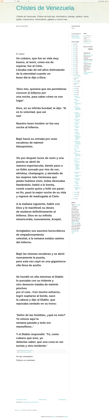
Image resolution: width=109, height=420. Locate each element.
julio (75, 88)
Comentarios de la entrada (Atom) (30, 402)
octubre (76, 81)
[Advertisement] (41, 39)
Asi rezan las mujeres (77, 120)
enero (75, 196)
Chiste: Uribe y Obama (77, 179)
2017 (74, 62)
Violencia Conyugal (77, 133)
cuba (28, 352)
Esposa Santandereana (77, 104)
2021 (74, 54)
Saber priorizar (76, 100)
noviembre (76, 78)
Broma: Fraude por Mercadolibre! (77, 155)
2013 (74, 70)
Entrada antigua (62, 399)
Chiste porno (77, 159)
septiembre (76, 83)
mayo (75, 92)
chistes (24, 352)
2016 (74, 64)
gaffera (53, 416)
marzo (75, 192)
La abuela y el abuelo (77, 176)
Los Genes (76, 148)
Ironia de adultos (76, 182)
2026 (74, 44)
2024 (74, 48)
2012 (74, 72)
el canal (19, 410)
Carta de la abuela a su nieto (77, 188)
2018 (74, 60)
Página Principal (42, 399)
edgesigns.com (89, 55)
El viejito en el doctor (77, 173)
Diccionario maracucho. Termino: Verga (77, 137)
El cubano (76, 146)
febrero (76, 194)
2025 (74, 46)
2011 (74, 74)
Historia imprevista (77, 97)
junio (75, 90)
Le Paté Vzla (76, 35)
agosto (76, 86)
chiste (21, 352)
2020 (74, 56)
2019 (74, 58)
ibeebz (85, 35)
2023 (74, 50)
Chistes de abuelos (76, 126)
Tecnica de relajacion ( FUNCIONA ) (77, 108)
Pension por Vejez (77, 123)
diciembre (76, 75)
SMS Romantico (77, 150)
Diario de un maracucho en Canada (77, 143)
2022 (74, 52)
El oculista (76, 185)
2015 (74, 66)
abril (75, 94)
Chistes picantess (77, 161)
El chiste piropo (76, 130)
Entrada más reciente (21, 399)
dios (30, 352)
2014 (74, 68)
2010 (74, 198)
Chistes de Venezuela (45, 8)
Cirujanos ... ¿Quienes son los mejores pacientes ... (77, 167)
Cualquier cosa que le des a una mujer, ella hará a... (77, 115)
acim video (77, 204)
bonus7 (90, 65)
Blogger (66, 416)
